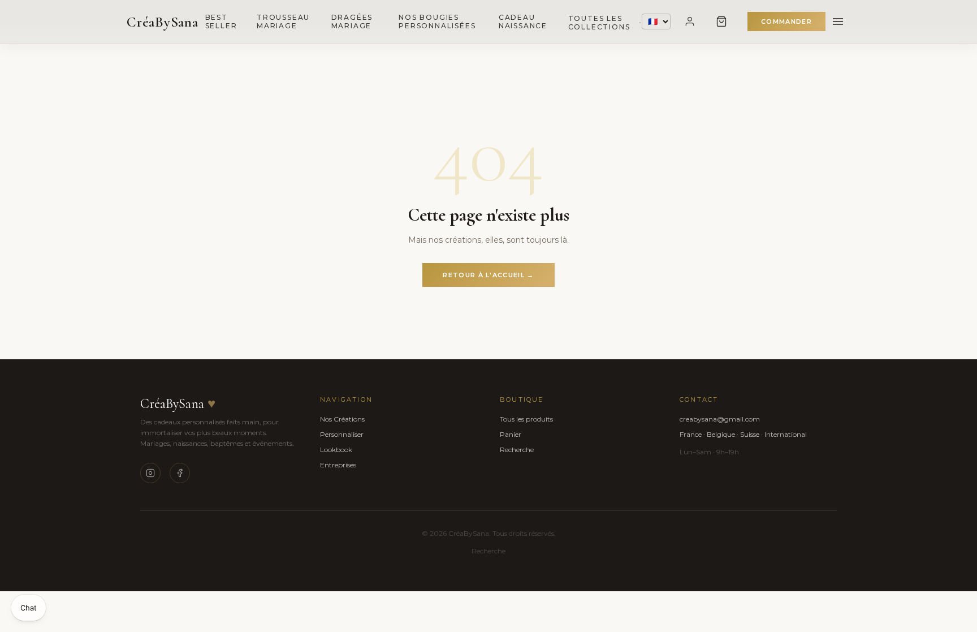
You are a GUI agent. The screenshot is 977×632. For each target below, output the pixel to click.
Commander (786, 21)
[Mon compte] (689, 21)
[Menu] (837, 21)
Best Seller (221, 21)
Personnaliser (342, 434)
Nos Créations (342, 419)
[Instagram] (150, 473)
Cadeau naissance (523, 21)
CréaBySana (162, 22)
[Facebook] (180, 473)
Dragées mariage (352, 21)
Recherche (517, 449)
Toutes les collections (599, 22)
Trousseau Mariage (283, 21)
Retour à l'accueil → (488, 275)
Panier (510, 434)
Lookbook (336, 449)
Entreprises (338, 465)
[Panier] (721, 21)
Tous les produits (526, 419)
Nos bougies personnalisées (437, 21)
